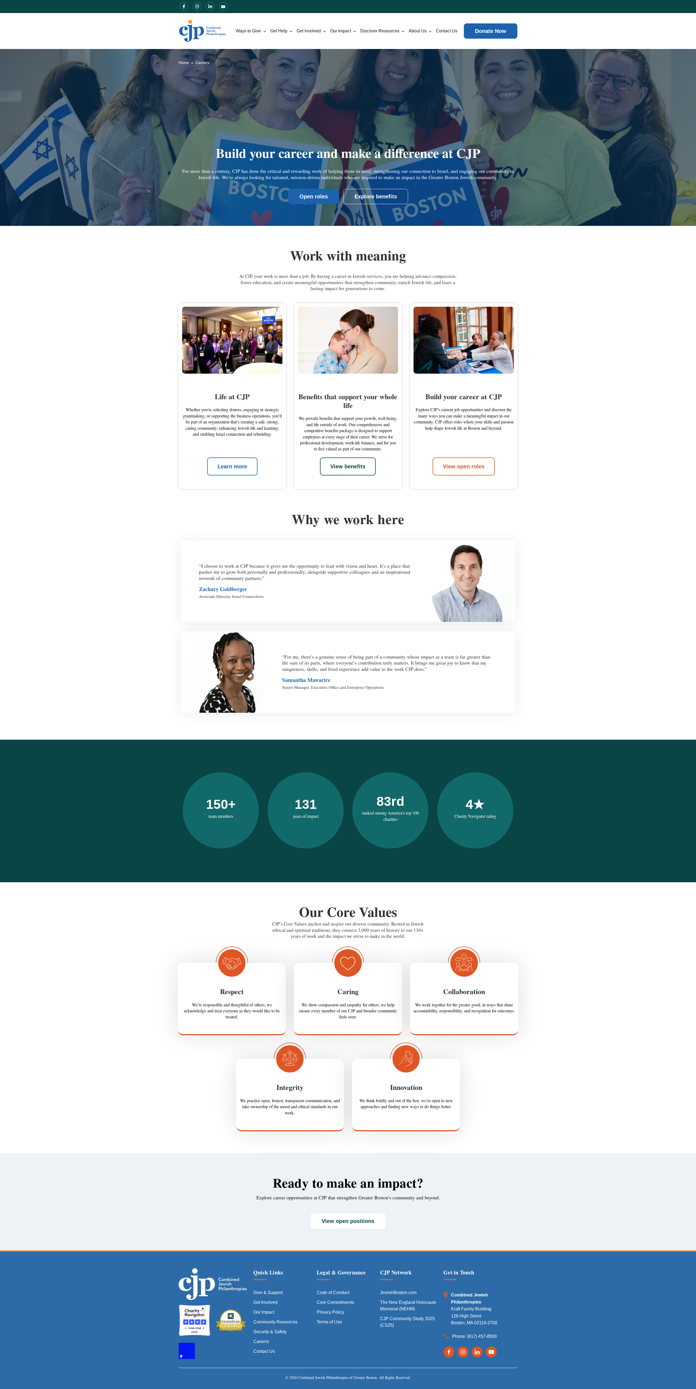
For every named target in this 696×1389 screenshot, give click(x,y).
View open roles (463, 466)
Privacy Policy (330, 1312)
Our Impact (340, 31)
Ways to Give (248, 31)
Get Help (278, 31)
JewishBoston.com (398, 1292)
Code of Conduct (333, 1292)
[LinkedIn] (477, 1352)
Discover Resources (379, 31)
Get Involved (309, 31)
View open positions (348, 1221)
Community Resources (275, 1322)
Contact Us (446, 31)
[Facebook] (448, 1352)
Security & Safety (270, 1331)
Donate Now (490, 31)
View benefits (347, 466)
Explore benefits (376, 196)
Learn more (232, 466)
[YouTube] (491, 1352)
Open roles (313, 196)
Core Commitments (335, 1302)
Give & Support (268, 1292)
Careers (261, 1341)
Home (184, 62)
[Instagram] (463, 1352)
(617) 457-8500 (482, 1336)
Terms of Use (329, 1322)
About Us (418, 31)
